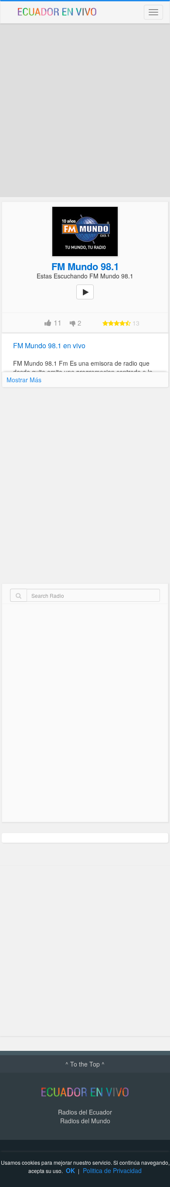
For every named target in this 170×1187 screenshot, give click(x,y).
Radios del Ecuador (85, 1112)
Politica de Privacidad (112, 1170)
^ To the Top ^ (85, 1064)
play (90, 298)
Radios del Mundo (85, 1120)
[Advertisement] (85, 110)
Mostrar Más (24, 379)
